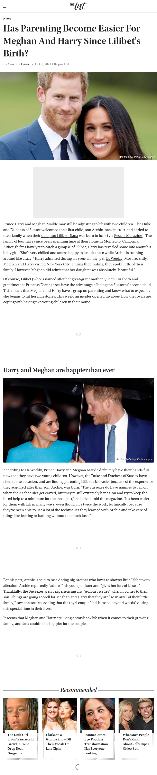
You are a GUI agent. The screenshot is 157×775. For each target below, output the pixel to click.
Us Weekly (114, 258)
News (7, 18)
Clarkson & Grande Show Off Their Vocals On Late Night (58, 741)
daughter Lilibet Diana (59, 236)
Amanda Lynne (19, 64)
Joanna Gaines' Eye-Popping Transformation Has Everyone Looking (96, 744)
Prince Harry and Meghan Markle (30, 224)
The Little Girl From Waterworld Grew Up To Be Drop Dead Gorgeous (21, 744)
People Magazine (128, 236)
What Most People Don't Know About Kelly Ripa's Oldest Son (136, 741)
